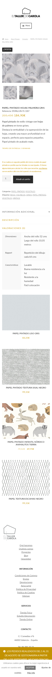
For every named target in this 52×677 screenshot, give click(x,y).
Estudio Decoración (26, 616)
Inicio (6, 39)
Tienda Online (26, 619)
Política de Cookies (26, 593)
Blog (26, 556)
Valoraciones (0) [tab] (13, 228)
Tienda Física (26, 613)
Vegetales (25, 39)
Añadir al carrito (23, 179)
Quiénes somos (26, 549)
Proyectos (26, 552)
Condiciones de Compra (26, 576)
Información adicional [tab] (18, 212)
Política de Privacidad (26, 589)
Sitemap (26, 596)
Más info (31, 673)
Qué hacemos (26, 545)
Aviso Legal (26, 586)
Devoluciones (26, 582)
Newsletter (26, 559)
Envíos (26, 579)
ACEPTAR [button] (30, 668)
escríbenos (43, 168)
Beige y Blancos (17, 195)
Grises (29, 195)
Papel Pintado (15, 39)
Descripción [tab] (10, 220)
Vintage (16, 198)
